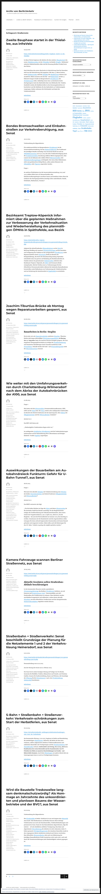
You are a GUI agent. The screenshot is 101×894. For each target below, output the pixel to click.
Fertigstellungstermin (11, 831)
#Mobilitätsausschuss (30, 153)
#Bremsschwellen (55, 158)
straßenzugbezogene (11, 845)
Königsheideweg (10, 252)
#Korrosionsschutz (31, 348)
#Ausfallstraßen (28, 746)
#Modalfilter (27, 164)
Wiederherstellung (10, 850)
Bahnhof (75, 108)
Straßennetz (9, 67)
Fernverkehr (86, 115)
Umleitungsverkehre (11, 514)
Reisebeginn (9, 744)
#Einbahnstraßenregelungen (32, 160)
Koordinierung (9, 836)
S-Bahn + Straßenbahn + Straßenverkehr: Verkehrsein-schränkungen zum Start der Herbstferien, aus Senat (35, 718)
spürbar (8, 421)
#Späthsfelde (52, 271)
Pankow (75, 124)
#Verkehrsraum (28, 81)
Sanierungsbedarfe (10, 506)
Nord (87, 122)
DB (73, 113)
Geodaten (8, 581)
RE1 (84, 124)
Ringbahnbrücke (10, 416)
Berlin (79, 111)
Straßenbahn (16, 661)
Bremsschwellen (10, 150)
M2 (17, 668)
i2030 (91, 120)
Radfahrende (9, 63)
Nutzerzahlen (9, 415)
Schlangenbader (10, 337)
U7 (82, 131)
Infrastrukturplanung (11, 668)
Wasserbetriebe (10, 848)
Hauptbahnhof (85, 120)
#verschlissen (28, 346)
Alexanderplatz (79, 106)
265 (7, 249)
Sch (79, 126)
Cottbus (92, 111)
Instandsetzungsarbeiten (12, 332)
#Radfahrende (54, 74)
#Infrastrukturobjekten (31, 601)
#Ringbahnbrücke (29, 415)
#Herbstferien (39, 740)
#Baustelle (65, 818)
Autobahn (85, 106)
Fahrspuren (9, 829)
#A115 (43, 410)
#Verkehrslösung (57, 678)
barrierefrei (80, 108)
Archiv (74, 96)
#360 (43, 593)
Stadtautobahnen (10, 746)
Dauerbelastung (10, 828)
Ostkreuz (91, 122)
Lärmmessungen (10, 413)
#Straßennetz (54, 78)
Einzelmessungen (12, 579)
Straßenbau (9, 585)
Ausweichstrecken (13, 495)
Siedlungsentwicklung (11, 672)
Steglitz (14, 66)
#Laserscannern (36, 593)
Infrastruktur (9, 57)
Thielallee (45, 74)
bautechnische (9, 500)
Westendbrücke (10, 426)
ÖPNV (15, 669)
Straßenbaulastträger (11, 840)
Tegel (75, 131)
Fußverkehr (9, 666)
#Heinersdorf (28, 680)
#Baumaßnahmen (48, 248)
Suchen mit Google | (60, 19)
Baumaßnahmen (10, 250)
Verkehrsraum (9, 69)
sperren (8, 158)
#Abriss (63, 412)
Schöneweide (91, 126)
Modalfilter (8, 155)
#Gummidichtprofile (57, 346)
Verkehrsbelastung (10, 341)
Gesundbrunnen (76, 120)
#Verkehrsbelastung (60, 342)
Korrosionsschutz (15, 334)
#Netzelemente (40, 678)
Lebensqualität (10, 837)
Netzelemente (9, 669)
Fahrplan (84, 113)
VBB (85, 131)
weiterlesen (27, 95)
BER (75, 111)
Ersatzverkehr (78, 113)
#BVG (46, 263)
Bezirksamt (9, 826)
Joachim (8, 334)
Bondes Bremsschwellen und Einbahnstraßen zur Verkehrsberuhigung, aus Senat (36, 129)
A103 (7, 330)
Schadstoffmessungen (11, 418)
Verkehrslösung (10, 680)
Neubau (8, 504)
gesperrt (89, 117)
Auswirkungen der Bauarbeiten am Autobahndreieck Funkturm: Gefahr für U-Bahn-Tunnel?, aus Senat (36, 473)
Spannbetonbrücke (11, 338)
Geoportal (13, 581)
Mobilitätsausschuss (12, 154)
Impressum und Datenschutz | (43, 19)
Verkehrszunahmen (11, 424)
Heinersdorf (15, 666)
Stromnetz (15, 257)
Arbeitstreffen (14, 249)
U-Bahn (16, 493)
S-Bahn (8, 737)
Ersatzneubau (9, 501)
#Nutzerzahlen (39, 408)
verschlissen (9, 343)
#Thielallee (46, 62)
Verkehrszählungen (11, 517)
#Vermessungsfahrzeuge (31, 591)
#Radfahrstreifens (33, 62)
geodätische (9, 503)
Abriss (12, 412)
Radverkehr (15, 57)
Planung (8, 671)
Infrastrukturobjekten (11, 582)
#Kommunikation (39, 835)
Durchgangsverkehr (11, 664)
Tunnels (14, 340)
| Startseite (9, 19)
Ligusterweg (9, 253)
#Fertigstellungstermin (41, 831)
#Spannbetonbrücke (41, 336)
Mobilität (77, 122)
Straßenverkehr (10, 59)
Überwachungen (10, 512)
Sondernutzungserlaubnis (12, 839)
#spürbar (37, 435)
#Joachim (57, 336)
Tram (78, 131)
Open (15, 584)
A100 (9, 249)
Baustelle (8, 823)
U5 (81, 131)
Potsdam (79, 124)
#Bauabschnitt (60, 60)
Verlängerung (9, 682)
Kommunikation (10, 834)
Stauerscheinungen (11, 255)
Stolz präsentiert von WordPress (27, 887)
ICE (73, 122)
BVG (16, 250)
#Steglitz (58, 62)
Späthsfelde (15, 253)
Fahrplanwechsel (77, 115)
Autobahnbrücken (10, 498)
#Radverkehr (54, 76)
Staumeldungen (10, 509)
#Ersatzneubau (60, 508)
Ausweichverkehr (10, 496)
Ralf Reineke (9, 53)
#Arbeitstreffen (48, 261)
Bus (14, 244)
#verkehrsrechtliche (32, 155)
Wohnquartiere (10, 520)
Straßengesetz (9, 842)
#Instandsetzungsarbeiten (51, 338)
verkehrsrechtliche (10, 160)
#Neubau (63, 492)
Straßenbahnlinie (10, 675)
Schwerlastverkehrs (11, 419)
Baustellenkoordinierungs (12, 825)
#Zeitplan (40, 492)
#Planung (29, 678)
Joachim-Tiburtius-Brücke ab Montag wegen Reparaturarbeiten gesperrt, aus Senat (36, 309)
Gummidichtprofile (13, 330)
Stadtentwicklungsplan (12, 674)
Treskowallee (9, 847)
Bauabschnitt (9, 61)
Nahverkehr (82, 122)
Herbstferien (12, 743)
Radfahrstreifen (32, 74)
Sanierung (75, 126)
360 (7, 579)
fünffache (16, 412)
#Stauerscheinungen (49, 250)
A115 (10, 412)
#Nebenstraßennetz (51, 149)
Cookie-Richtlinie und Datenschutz (46, 891)
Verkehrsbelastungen (11, 515)
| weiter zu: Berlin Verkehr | (24, 19)
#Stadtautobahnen (59, 744)
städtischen (13, 421)
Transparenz (9, 589)
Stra (79, 128)
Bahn (89, 106)
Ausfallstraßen (14, 741)
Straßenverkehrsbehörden (12, 587)
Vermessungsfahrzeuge (12, 590)
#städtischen (38, 431)
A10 (7, 741)
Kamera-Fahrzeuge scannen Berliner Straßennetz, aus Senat (34, 561)
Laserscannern (9, 584)
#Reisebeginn (49, 753)
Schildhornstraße (10, 335)
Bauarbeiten (9, 244)
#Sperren (37, 164)
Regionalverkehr (89, 124)
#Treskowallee (30, 818)
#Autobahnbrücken (36, 494)
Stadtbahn (75, 128)
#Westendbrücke (45, 415)
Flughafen (77, 117)
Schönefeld (83, 126)
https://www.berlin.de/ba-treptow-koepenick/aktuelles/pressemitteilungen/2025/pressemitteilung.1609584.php (46, 242)
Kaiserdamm (16, 503)
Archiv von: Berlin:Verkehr (20, 11)
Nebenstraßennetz (10, 157)
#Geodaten (27, 599)
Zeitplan (16, 520)
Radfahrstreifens (10, 64)
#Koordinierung (37, 829)
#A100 (59, 248)
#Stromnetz (42, 254)
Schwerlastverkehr (10, 507)
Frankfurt (84, 117)
